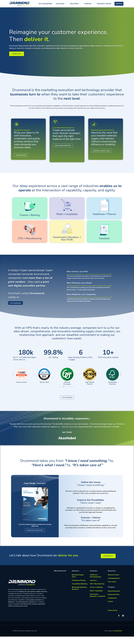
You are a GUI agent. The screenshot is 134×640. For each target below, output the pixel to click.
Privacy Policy (112, 610)
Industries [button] (74, 4)
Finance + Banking (30, 215)
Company (88, 4)
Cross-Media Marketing (79, 584)
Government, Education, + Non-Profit (67, 238)
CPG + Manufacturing (29, 238)
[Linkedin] (123, 616)
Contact (118, 4)
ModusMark (118, 631)
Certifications (112, 598)
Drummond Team (113, 594)
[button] (13, 374)
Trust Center (112, 581)
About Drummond (114, 591)
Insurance (104, 238)
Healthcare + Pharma (104, 214)
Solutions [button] (60, 4)
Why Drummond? (45, 4)
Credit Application (114, 578)
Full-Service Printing (79, 580)
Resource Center (104, 4)
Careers (110, 601)
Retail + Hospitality (67, 214)
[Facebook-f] (119, 616)
